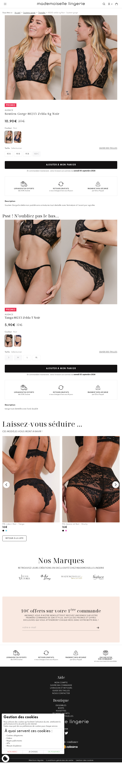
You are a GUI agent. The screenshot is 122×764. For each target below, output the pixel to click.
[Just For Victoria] (24, 577)
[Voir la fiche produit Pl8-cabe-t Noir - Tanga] (31, 479)
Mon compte (61, 683)
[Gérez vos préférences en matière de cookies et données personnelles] (5, 758)
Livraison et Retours (61, 688)
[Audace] (98, 577)
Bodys (61, 708)
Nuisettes (61, 711)
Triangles (41, 13)
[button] (110, 4)
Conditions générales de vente (59, 760)
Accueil (17, 13)
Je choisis (33, 752)
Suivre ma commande (61, 685)
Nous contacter (61, 693)
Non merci (12, 752)
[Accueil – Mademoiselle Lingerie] (61, 4)
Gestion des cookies (84, 760)
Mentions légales (36, 760)
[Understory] (46, 577)
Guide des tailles (61, 691)
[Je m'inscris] (98, 627)
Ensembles (61, 705)
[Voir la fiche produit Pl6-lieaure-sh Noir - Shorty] (91, 479)
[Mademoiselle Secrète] (72, 577)
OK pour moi (54, 752)
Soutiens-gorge (29, 13)
